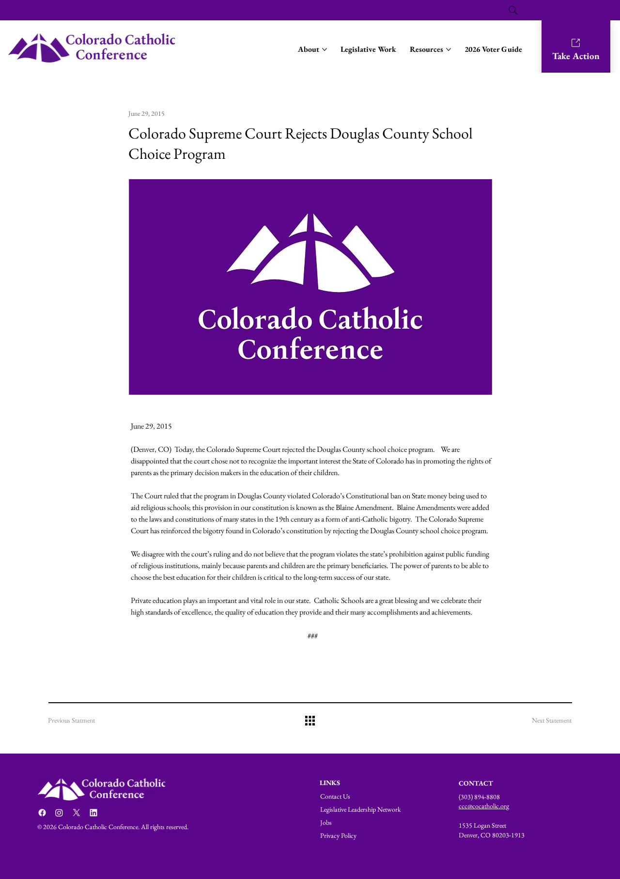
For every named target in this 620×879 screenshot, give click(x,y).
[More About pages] (324, 49)
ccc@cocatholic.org (484, 806)
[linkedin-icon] (93, 812)
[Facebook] (42, 812)
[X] (76, 812)
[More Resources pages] (448, 49)
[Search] (513, 10)
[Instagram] (59, 812)
